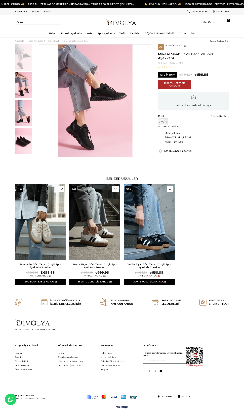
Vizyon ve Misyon (109, 357)
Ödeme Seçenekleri (24, 369)
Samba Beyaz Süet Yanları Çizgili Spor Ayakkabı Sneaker (94, 266)
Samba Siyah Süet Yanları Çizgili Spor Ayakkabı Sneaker (149, 266)
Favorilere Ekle (61, 189)
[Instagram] (155, 371)
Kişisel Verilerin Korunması (70, 361)
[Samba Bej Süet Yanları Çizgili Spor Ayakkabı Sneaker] (40, 222)
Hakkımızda (21, 11)
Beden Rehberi (220, 116)
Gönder (183, 360)
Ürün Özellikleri (171, 126)
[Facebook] (144, 371)
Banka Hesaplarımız (110, 365)
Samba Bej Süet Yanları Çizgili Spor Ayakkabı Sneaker (40, 266)
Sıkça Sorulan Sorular (68, 357)
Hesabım (19, 353)
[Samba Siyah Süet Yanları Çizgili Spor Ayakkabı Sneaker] (149, 222)
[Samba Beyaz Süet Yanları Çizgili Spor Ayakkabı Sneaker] (95, 222)
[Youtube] (161, 371)
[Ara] (58, 22)
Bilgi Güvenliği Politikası (69, 365)
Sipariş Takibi (21, 361)
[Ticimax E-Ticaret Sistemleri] (122, 407)
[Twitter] (149, 371)
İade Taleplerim (22, 365)
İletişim (47, 11)
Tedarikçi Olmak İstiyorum (113, 361)
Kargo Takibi (222, 11)
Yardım (35, 11)
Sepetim (19, 357)
